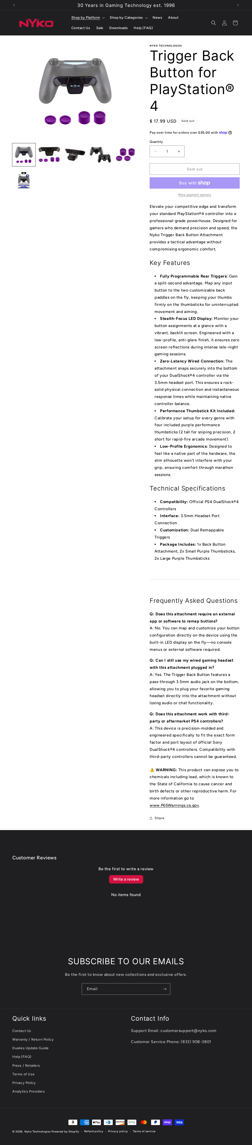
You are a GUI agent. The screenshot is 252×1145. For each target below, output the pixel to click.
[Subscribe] (164, 989)
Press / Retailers (26, 1065)
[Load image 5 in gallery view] (126, 154)
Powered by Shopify (65, 1131)
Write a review (126, 879)
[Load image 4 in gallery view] (100, 154)
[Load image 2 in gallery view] (49, 154)
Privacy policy (118, 1131)
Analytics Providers (28, 1091)
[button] (87, 18)
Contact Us (21, 1031)
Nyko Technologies (37, 1131)
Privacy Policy (24, 1083)
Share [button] (159, 818)
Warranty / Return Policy (33, 1039)
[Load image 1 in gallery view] (23, 154)
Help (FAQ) (22, 1057)
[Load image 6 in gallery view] (23, 180)
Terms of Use (23, 1074)
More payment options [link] (194, 194)
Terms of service (144, 1131)
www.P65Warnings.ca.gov (174, 805)
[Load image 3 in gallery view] (74, 154)
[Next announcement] (238, 5)
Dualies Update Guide (30, 1048)
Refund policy (93, 1131)
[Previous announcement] (14, 5)
